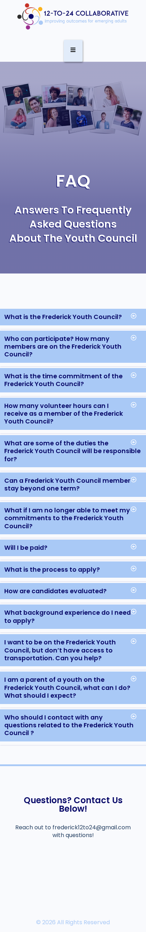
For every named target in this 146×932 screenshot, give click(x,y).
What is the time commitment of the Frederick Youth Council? (63, 380)
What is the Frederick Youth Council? (63, 317)
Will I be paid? (25, 547)
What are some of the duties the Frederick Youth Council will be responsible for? (72, 451)
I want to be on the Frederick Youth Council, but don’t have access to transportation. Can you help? (60, 650)
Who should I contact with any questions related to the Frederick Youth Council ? (69, 725)
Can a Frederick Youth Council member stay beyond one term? (67, 484)
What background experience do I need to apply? (67, 616)
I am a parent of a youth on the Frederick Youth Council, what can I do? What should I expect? (67, 687)
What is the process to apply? (52, 569)
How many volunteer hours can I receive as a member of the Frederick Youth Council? (63, 414)
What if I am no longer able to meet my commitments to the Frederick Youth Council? (67, 518)
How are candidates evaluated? (55, 591)
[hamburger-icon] (73, 51)
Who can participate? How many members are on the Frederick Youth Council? (63, 347)
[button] (73, 319)
